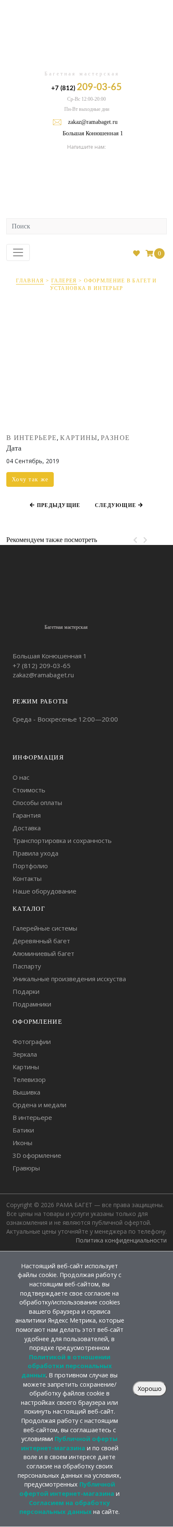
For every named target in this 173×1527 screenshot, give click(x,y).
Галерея (64, 281)
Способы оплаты (37, 802)
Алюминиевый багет (43, 953)
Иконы (22, 1142)
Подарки (26, 991)
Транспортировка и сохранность (62, 840)
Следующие (116, 505)
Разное (115, 437)
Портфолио (30, 865)
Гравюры (26, 1168)
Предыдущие (57, 505)
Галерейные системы (45, 928)
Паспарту (27, 966)
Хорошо (150, 1389)
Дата (13, 448)
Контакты (27, 878)
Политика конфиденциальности (121, 1240)
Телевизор (29, 1079)
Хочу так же (30, 479)
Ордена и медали (39, 1104)
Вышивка (26, 1092)
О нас (21, 777)
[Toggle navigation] (18, 252)
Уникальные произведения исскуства (69, 978)
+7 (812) (86, 87)
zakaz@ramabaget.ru (93, 122)
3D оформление (37, 1155)
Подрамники (32, 1004)
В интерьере (31, 437)
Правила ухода (35, 853)
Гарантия (27, 815)
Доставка (27, 828)
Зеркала (25, 1054)
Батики (23, 1130)
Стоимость (29, 790)
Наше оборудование (44, 891)
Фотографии (32, 1041)
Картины (78, 437)
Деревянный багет (41, 941)
